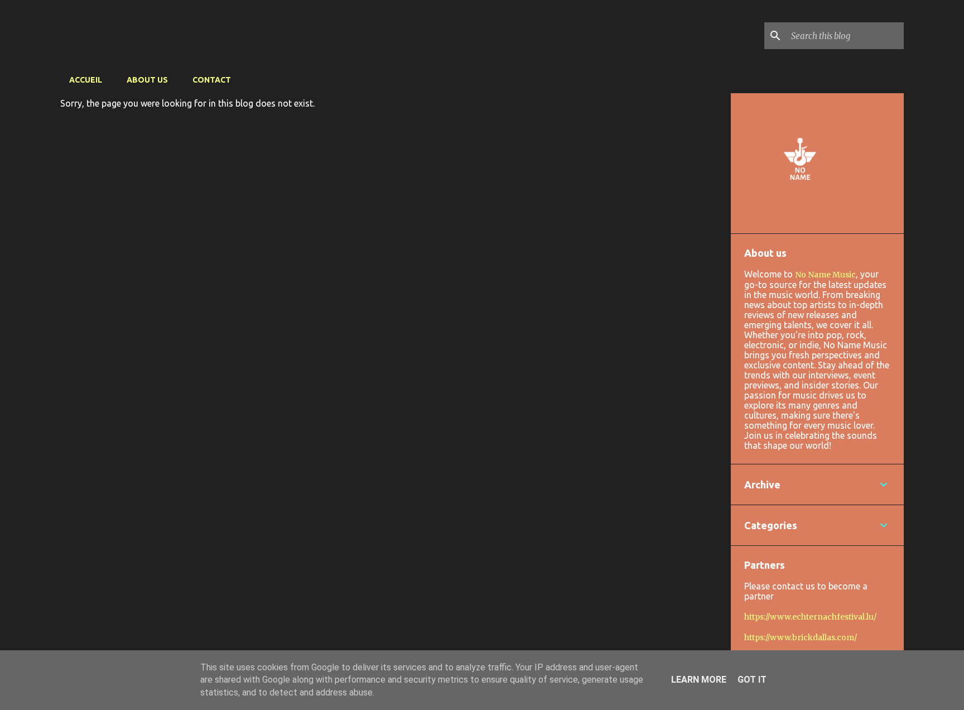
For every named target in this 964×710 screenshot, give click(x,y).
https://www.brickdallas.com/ (800, 637)
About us (147, 79)
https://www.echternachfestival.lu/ (810, 617)
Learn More (698, 679)
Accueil (85, 79)
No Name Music (825, 275)
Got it (752, 679)
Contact (211, 79)
